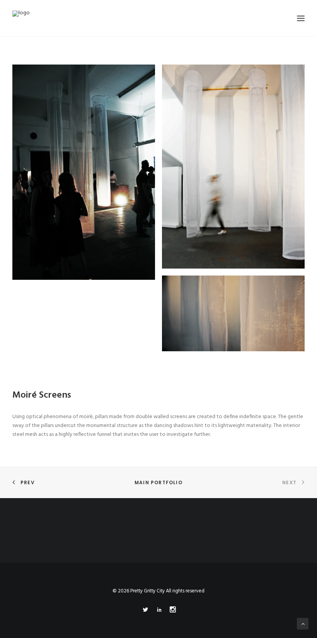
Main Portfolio (158, 482)
